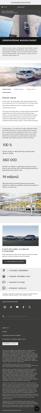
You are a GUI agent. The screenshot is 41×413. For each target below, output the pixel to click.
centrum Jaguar (27, 364)
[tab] (7, 89)
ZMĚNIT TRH (5, 328)
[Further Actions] (37, 409)
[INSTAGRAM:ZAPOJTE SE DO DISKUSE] (4, 307)
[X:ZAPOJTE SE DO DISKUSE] (29, 307)
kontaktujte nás (27, 360)
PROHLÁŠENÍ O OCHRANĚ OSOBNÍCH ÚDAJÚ (14, 339)
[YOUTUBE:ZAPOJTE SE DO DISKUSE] (17, 307)
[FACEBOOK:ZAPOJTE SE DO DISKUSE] (23, 307)
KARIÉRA (4, 331)
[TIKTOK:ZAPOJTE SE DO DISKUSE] (11, 307)
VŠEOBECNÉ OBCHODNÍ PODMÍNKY (11, 335)
